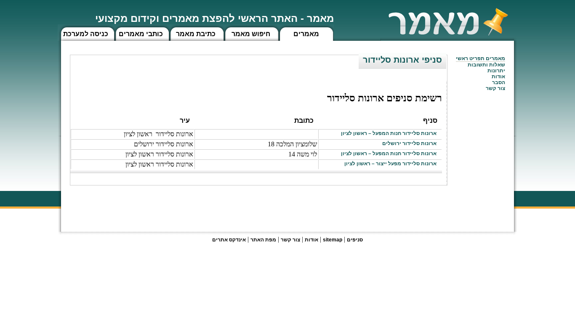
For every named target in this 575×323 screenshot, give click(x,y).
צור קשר (290, 240)
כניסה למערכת (85, 33)
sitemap (332, 240)
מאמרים (306, 33)
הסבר (498, 82)
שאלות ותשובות (486, 65)
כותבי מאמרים (141, 33)
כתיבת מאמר (196, 33)
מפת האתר (263, 240)
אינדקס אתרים (229, 240)
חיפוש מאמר (251, 33)
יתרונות (496, 71)
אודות (498, 76)
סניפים (355, 240)
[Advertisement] (294, 204)
